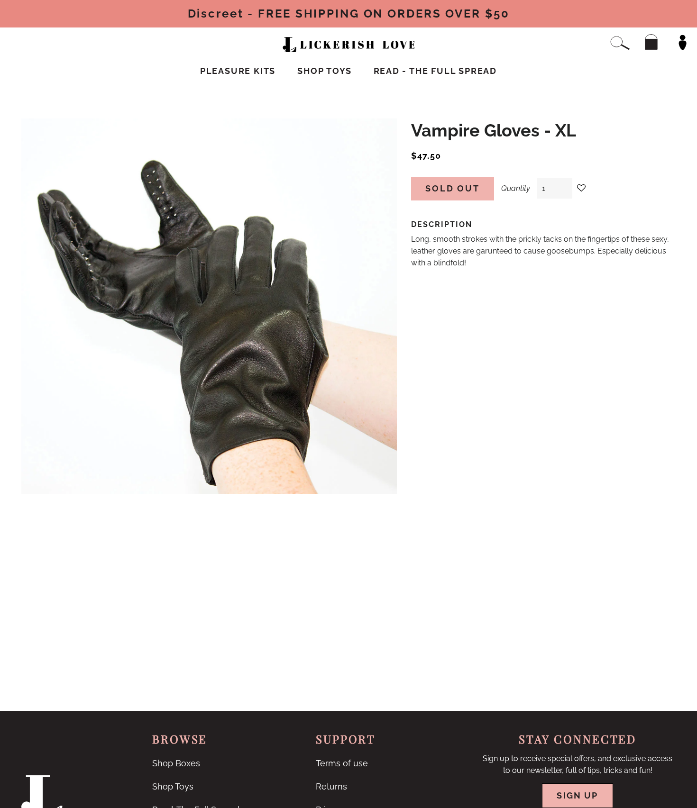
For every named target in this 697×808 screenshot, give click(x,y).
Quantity (515, 188)
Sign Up (577, 795)
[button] (581, 188)
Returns (331, 786)
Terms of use (342, 763)
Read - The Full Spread (435, 71)
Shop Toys (324, 71)
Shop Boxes (176, 763)
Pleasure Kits (237, 71)
